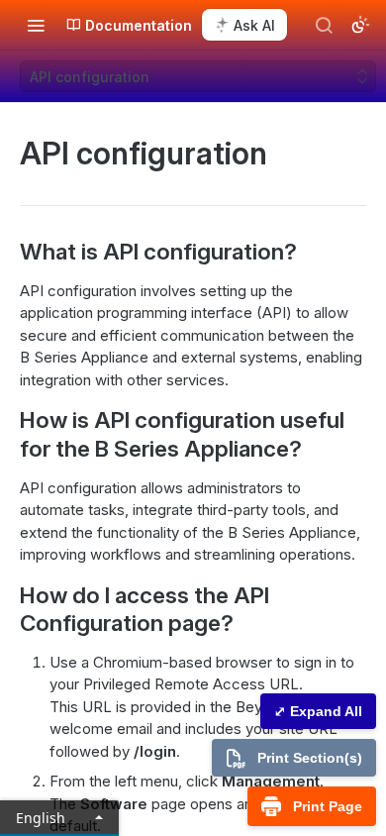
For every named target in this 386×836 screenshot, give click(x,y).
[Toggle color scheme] (360, 25)
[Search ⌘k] (323, 25)
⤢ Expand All (318, 711)
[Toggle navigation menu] (35, 25)
